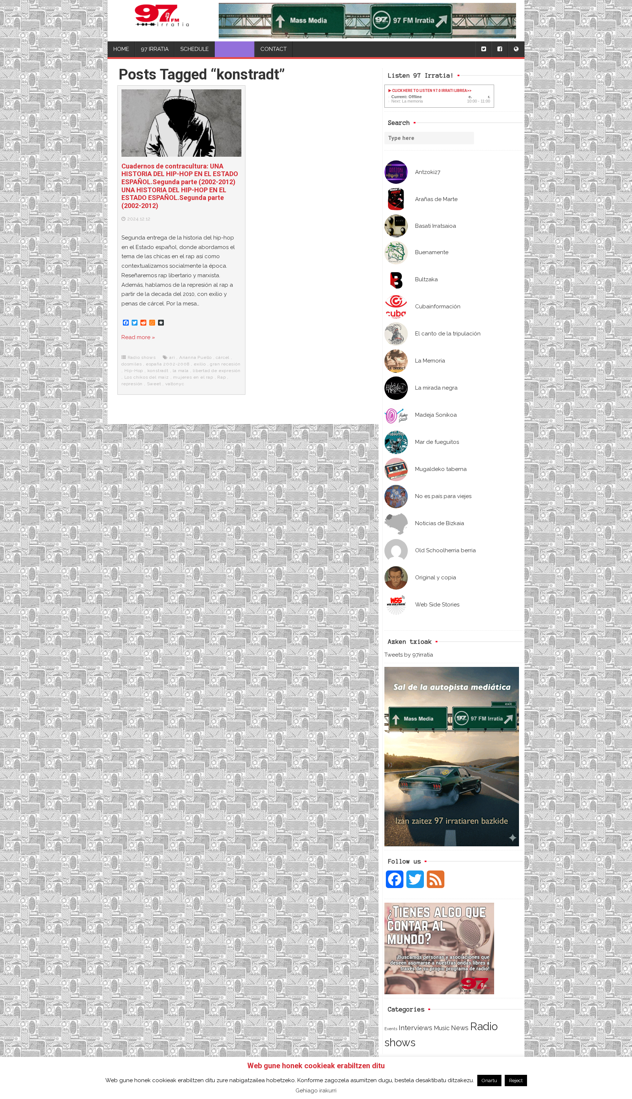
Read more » (138, 337)
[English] (516, 49)
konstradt (158, 370)
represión (132, 383)
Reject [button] (516, 1080)
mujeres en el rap (193, 377)
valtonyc (174, 383)
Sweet (154, 383)
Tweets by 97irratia (408, 654)
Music (441, 1028)
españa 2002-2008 (168, 364)
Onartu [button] (489, 1080)
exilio (200, 364)
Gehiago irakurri (316, 1090)
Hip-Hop (133, 370)
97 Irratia (155, 49)
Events (390, 1028)
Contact (273, 49)
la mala (181, 370)
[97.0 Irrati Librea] (161, 20)
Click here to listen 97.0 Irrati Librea (429, 91)
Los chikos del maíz (146, 377)
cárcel (222, 357)
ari (172, 357)
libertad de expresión (217, 370)
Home (121, 49)
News (460, 1028)
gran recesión (225, 364)
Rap (221, 377)
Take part (235, 49)
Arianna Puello (195, 357)
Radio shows (142, 357)
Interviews (415, 1028)
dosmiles (131, 364)
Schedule (194, 49)
